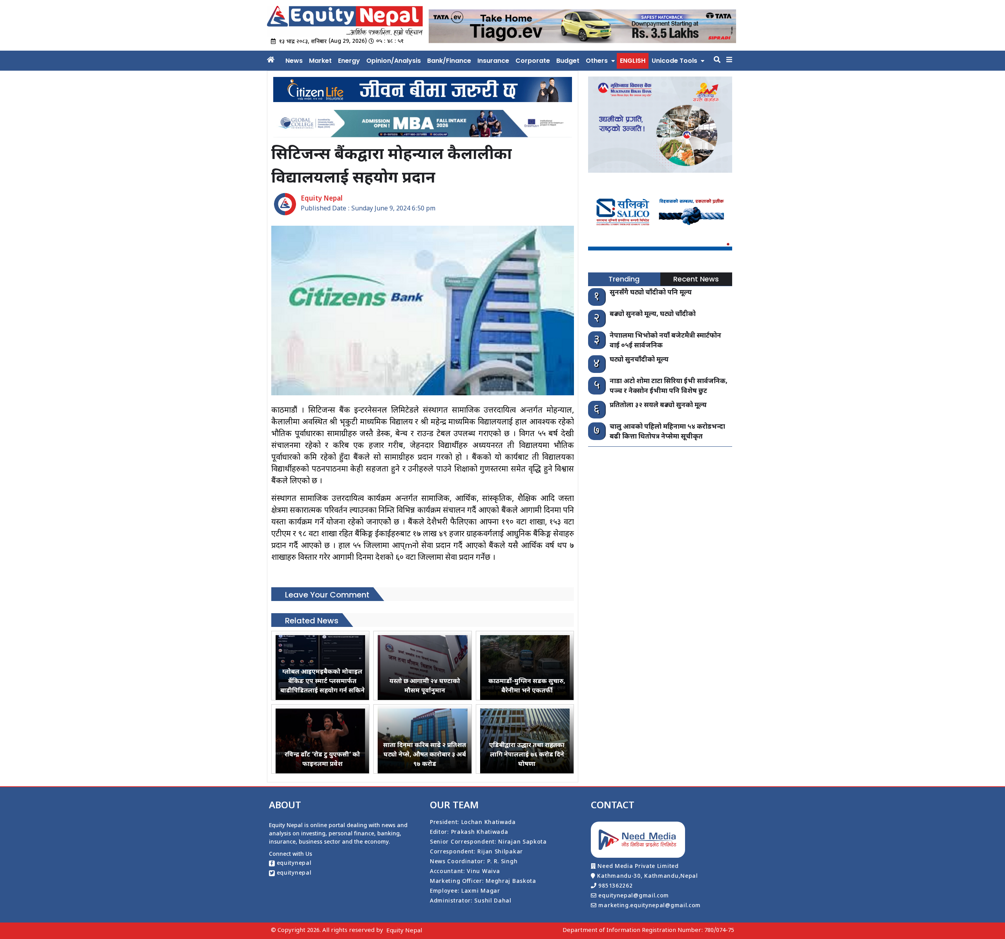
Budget (567, 60)
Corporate (532, 60)
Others (597, 60)
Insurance (493, 60)
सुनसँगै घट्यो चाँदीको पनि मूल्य (651, 293)
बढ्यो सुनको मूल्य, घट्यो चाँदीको (653, 314)
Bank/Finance (449, 60)
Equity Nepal (404, 931)
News (294, 60)
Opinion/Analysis (393, 60)
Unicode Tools (674, 60)
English (632, 60)
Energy (349, 60)
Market (320, 60)
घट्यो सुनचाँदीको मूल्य (639, 360)
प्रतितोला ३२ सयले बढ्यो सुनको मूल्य (658, 405)
